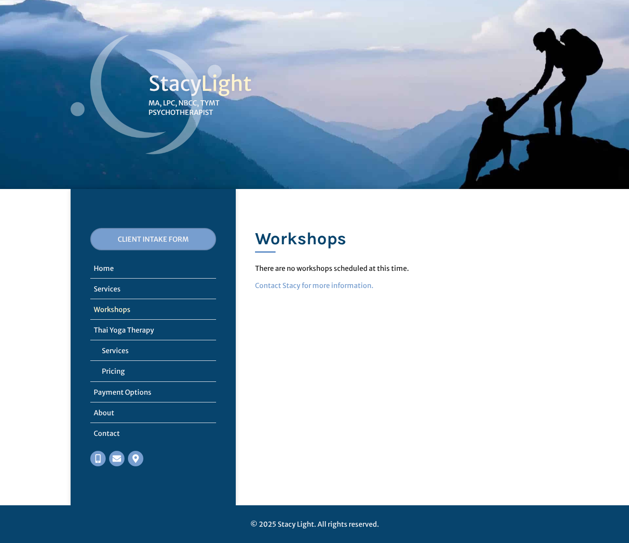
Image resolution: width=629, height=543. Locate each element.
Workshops (112, 309)
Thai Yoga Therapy (124, 330)
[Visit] (135, 458)
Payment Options (122, 392)
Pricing (113, 371)
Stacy (174, 83)
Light (226, 83)
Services (107, 289)
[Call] (98, 458)
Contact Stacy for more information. (314, 285)
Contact (107, 433)
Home (104, 268)
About (104, 412)
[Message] (117, 458)
